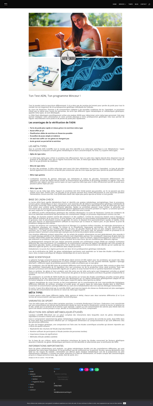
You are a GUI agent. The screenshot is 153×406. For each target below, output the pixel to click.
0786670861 (58, 386)
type (104, 205)
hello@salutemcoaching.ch (62, 392)
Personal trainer (37, 376)
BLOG (136, 4)
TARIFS (130, 4)
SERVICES (121, 4)
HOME (115, 4)
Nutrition (35, 379)
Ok (124, 403)
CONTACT (144, 4)
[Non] (151, 403)
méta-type (113, 205)
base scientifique (46, 253)
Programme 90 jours (38, 382)
